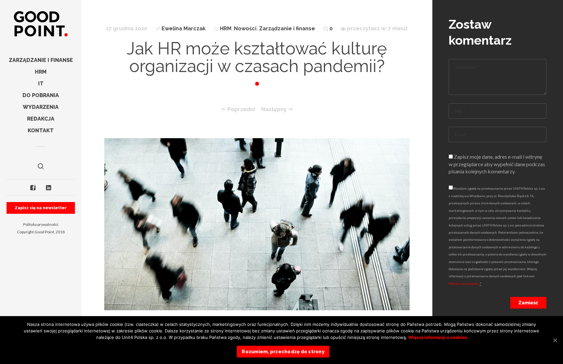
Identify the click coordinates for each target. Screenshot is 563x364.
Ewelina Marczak (184, 28)
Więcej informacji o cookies (437, 337)
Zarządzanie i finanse (41, 60)
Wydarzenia (41, 107)
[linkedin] (48, 187)
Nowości (245, 28)
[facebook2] (33, 187)
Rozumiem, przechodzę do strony (283, 351)
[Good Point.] (41, 25)
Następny (274, 109)
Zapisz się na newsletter (41, 208)
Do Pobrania (40, 95)
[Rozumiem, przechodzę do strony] (555, 340)
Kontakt (41, 130)
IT (41, 83)
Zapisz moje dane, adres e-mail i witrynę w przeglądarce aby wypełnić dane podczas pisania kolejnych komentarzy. (497, 163)
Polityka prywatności (40, 224)
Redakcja (40, 119)
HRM (41, 72)
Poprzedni (240, 109)
